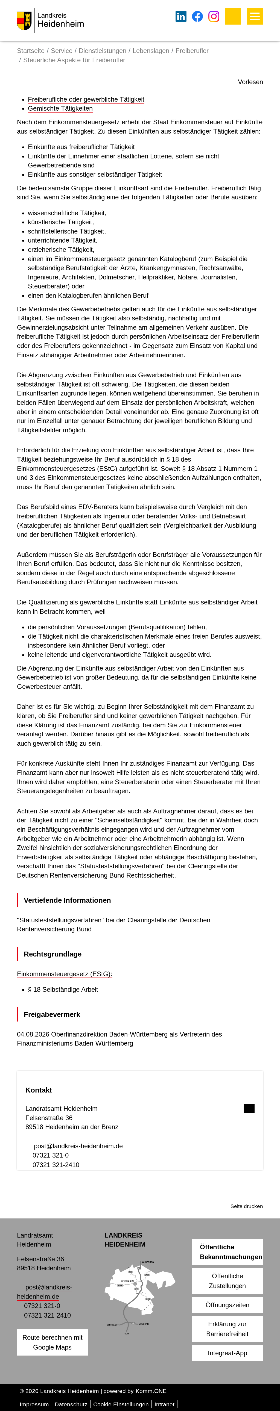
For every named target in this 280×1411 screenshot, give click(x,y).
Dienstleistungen (102, 50)
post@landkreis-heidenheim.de (78, 1146)
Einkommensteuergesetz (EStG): (64, 974)
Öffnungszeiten (227, 1305)
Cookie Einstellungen (121, 1404)
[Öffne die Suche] (233, 16)
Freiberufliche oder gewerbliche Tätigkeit (86, 99)
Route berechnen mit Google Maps (52, 1342)
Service (61, 50)
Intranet (164, 1404)
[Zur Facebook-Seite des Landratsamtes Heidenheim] (197, 16)
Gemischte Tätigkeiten (60, 108)
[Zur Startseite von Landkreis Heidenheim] (50, 20)
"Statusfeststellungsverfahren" (60, 920)
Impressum (34, 1404)
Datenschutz (71, 1404)
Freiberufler (192, 50)
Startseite (31, 50)
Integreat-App (227, 1353)
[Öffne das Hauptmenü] (255, 16)
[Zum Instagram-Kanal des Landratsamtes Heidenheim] (214, 16)
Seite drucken (247, 1206)
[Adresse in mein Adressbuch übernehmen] (249, 1107)
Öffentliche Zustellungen (227, 1280)
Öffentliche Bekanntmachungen (231, 1252)
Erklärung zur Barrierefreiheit (227, 1329)
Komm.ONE (151, 1391)
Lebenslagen (151, 50)
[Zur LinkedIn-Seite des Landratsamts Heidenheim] (181, 16)
